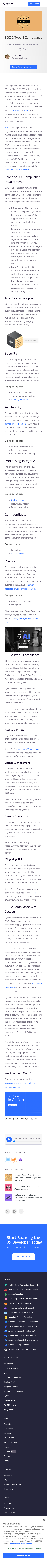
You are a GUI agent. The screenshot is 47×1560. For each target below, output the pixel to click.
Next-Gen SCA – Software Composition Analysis (24, 1290)
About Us (7, 1424)
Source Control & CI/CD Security (21, 1308)
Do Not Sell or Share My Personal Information (23, 1548)
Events (6, 1447)
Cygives (7, 1396)
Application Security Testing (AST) (22, 1331)
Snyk (6, 1480)
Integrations (9, 1410)
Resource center (12, 1358)
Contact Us (8, 1456)
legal (6, 1497)
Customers (8, 1429)
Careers (9, 1452)
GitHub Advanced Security (15, 1484)
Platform (8, 1279)
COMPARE (8, 1469)
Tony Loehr (17, 55)
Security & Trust (10, 1442)
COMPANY (8, 1418)
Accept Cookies (23, 1555)
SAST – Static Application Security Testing (24, 1285)
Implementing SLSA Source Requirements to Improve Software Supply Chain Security (28, 1197)
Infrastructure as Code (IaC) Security (23, 1313)
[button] (23, 1104)
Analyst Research (11, 1387)
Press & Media (9, 1438)
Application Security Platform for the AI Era (24, 1340)
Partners (7, 1433)
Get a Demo (34, 3)
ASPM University (10, 1405)
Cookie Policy (9, 1513)
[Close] (44, 1520)
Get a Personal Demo (21, 67)
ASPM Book (8, 1364)
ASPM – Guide (9, 1400)
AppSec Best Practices (13, 1391)
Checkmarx (8, 1489)
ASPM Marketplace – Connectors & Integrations (24, 1326)
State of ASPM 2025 (12, 1368)
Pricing (6, 1461)
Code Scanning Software (18, 1345)
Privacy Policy (9, 1508)
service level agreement (15, 423)
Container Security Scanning (20, 1317)
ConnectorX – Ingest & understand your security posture (24, 1335)
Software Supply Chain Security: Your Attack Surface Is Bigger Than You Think (27, 1177)
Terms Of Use (9, 1503)
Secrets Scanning (15, 1294)
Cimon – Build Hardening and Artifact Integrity (24, 1349)
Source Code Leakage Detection (21, 1303)
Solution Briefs (9, 1382)
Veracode (8, 1475)
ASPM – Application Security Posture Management (24, 1299)
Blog (5, 1373)
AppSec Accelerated (12, 1377)
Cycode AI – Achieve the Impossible (23, 1322)
